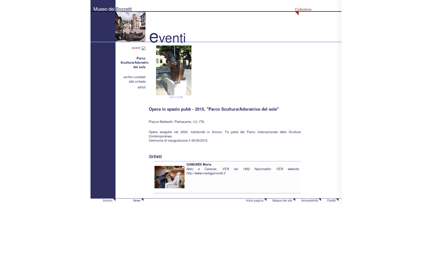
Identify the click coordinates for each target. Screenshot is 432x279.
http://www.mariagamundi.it (206, 173)
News (136, 200)
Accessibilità (309, 200)
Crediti (331, 200)
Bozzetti (124, 8)
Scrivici (107, 200)
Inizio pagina (255, 200)
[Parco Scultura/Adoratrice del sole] (174, 69)
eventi (137, 47)
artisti (142, 87)
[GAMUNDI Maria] (169, 176)
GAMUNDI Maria (198, 164)
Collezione (303, 9)
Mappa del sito (282, 200)
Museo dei (104, 8)
